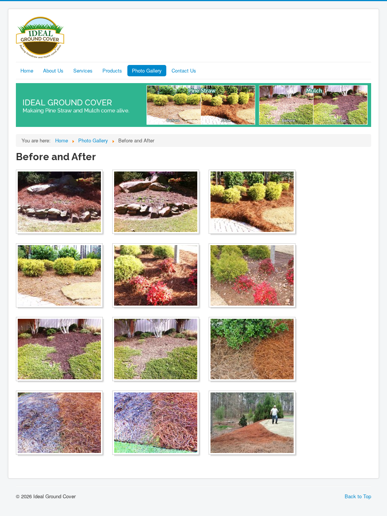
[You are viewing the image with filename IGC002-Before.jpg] (59, 275)
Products (112, 70)
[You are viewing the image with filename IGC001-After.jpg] (59, 201)
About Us (53, 70)
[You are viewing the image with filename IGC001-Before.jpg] (155, 201)
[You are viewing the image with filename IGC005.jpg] (252, 349)
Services (83, 70)
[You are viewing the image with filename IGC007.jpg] (155, 422)
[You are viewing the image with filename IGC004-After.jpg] (59, 349)
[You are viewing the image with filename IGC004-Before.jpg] (155, 349)
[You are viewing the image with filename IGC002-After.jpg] (252, 201)
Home (26, 70)
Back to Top (358, 496)
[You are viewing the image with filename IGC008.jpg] (252, 422)
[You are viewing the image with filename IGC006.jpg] (59, 422)
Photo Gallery (147, 70)
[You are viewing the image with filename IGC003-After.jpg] (155, 275)
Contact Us (184, 70)
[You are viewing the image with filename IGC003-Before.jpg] (252, 275)
